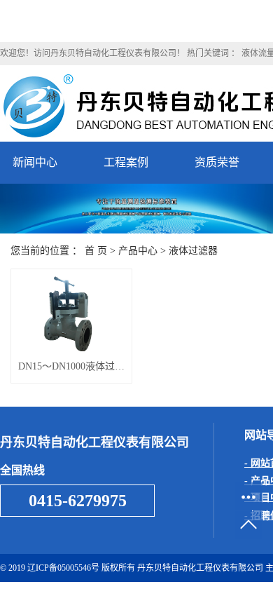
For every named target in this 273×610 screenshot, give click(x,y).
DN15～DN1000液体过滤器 (71, 366)
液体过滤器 (193, 250)
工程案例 (126, 162)
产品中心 (138, 250)
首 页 (96, 250)
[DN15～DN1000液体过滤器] (71, 313)
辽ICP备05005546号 (63, 568)
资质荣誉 (217, 162)
